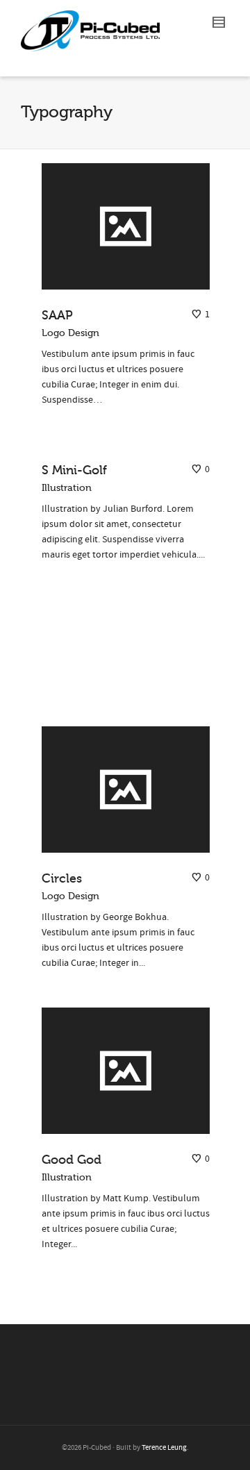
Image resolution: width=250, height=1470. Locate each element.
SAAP (57, 315)
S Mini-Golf (74, 470)
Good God (71, 1160)
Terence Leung (164, 1448)
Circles (62, 878)
